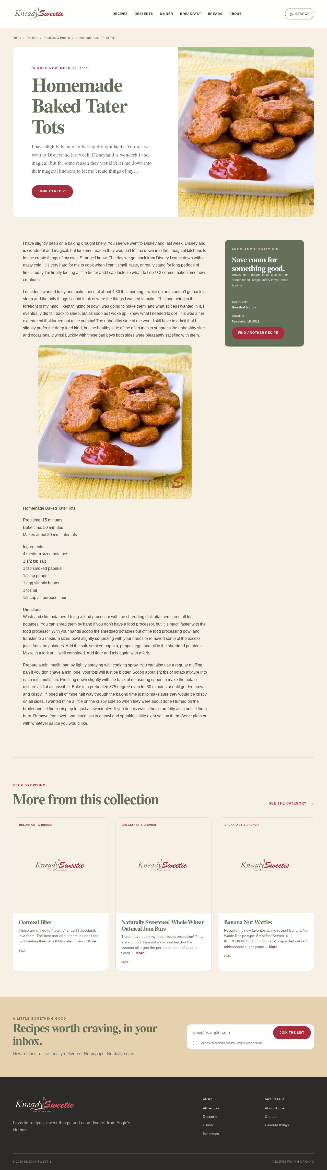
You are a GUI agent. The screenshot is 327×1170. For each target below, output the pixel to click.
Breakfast (190, 14)
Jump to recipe (52, 191)
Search (299, 13)
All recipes (211, 1108)
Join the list (292, 1032)
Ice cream (211, 1134)
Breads (215, 14)
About (235, 14)
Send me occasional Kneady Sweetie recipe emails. (231, 1042)
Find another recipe (258, 333)
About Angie (274, 1108)
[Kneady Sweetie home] (41, 14)
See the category (291, 803)
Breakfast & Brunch (56, 37)
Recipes (120, 14)
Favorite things (277, 1125)
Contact (271, 1117)
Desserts (144, 14)
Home (17, 37)
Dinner (166, 14)
